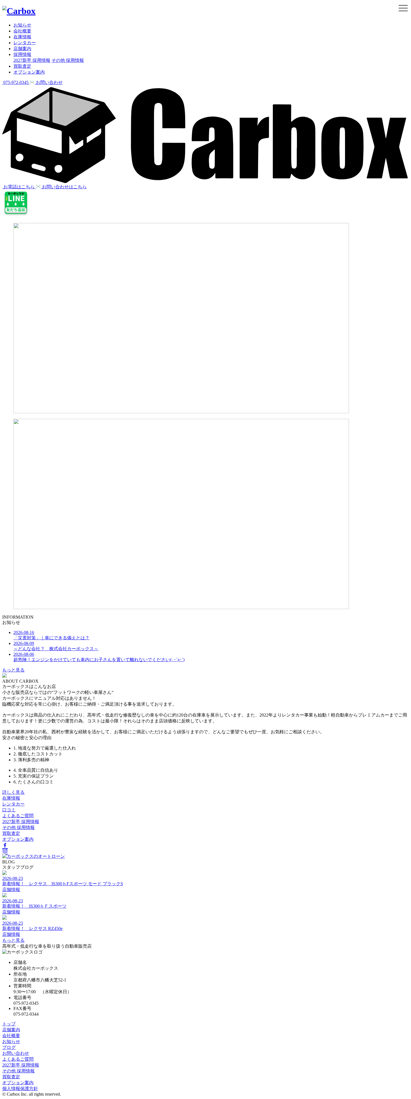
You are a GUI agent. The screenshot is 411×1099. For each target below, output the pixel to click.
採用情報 (22, 54)
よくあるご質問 (18, 815)
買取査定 (22, 66)
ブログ (9, 1047)
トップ (9, 1023)
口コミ (9, 809)
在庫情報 (22, 36)
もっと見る (13, 670)
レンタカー (24, 42)
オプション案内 (29, 72)
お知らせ (22, 25)
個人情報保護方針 (20, 1088)
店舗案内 (22, 48)
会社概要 (22, 31)
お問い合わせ (15, 1053)
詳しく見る (13, 792)
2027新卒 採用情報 (31, 60)
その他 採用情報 (67, 60)
